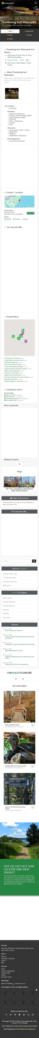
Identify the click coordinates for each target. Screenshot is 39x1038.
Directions (30, 213)
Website (8, 219)
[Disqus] (19, 431)
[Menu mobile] (35, 2)
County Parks (6, 617)
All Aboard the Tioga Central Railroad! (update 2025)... (20, 644)
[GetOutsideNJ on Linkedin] (32, 1014)
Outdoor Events (5, 973)
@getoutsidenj (23, 987)
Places (14, 593)
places (15, 673)
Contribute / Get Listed (7, 958)
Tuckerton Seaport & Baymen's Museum (18, 368)
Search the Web (14, 395)
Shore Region (21, 63)
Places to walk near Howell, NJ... (14, 630)
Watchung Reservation (12, 725)
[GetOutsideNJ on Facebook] (6, 1014)
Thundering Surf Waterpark (14, 358)
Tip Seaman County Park (14, 373)
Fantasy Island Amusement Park (16, 360)
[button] (21, 336)
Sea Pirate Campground (13, 362)
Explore (22, 569)
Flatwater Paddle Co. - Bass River (16, 381)
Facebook (17, 219)
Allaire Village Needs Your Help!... (14, 650)
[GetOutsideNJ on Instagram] (28, 1014)
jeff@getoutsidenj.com (20, 983)
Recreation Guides (6, 977)
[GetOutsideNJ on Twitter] (10, 1014)
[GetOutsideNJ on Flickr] (19, 1014)
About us (3, 956)
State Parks (6, 613)
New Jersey (11, 63)
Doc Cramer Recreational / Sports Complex (19, 377)
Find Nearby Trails (14, 400)
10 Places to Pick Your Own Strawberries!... (17, 664)
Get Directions (15, 397)
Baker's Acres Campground (14, 371)
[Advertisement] (19, 166)
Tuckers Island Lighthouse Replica (16, 366)
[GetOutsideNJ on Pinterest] (15, 1014)
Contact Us (16, 1023)
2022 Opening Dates (14, 57)
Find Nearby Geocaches (17, 398)
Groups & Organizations (8, 971)
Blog (2, 962)
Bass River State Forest (13, 379)
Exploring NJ (27, 1026)
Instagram (25, 219)
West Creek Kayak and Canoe (15, 364)
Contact (3, 960)
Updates (22, 625)
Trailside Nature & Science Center (15, 766)
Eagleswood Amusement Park (15, 375)
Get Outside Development (25, 1029)
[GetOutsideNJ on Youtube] (24, 1014)
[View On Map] (19, 201)
